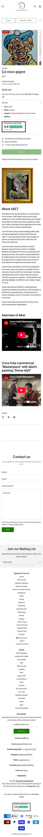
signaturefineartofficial (25, 765)
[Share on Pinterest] (14, 418)
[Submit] (40, 562)
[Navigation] (2, 6)
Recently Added (26, 20)
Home (8, 20)
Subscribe (21, 731)
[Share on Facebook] (3, 418)
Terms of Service (14, 524)
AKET (15, 209)
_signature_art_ (24, 760)
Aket (4, 76)
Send (8, 529)
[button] (40, 20)
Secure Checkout (11, 142)
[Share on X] (8, 418)
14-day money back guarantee (16, 145)
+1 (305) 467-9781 (29, 749)
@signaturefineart (25, 755)
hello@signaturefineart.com (21, 744)
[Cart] (40, 6)
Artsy (26, 770)
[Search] (34, 6)
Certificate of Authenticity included (17, 139)
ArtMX (21, 797)
